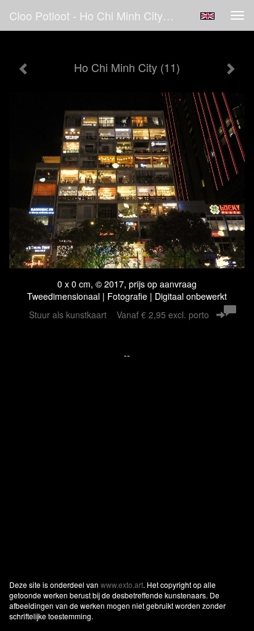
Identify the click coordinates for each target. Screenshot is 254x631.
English (207, 16)
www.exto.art (121, 584)
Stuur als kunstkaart (119, 314)
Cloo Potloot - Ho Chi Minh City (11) (96, 15)
